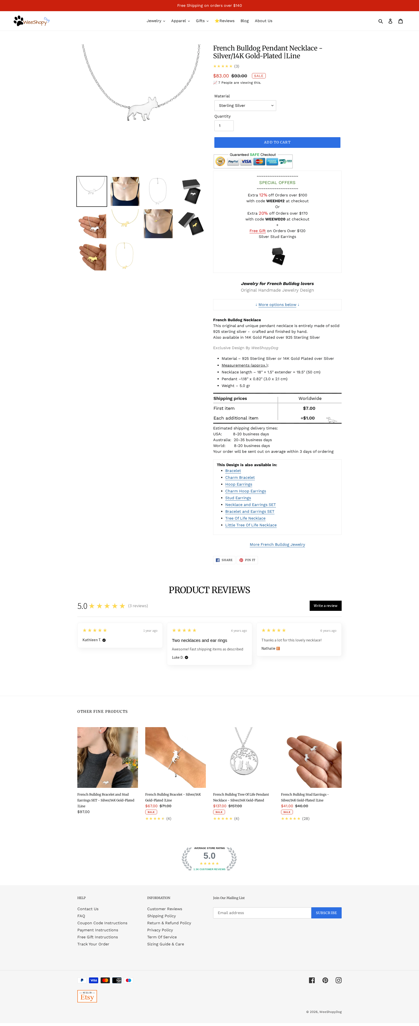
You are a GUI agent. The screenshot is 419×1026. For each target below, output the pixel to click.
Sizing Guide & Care (165, 944)
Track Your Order (93, 944)
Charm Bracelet (240, 477)
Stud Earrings (238, 498)
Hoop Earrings (238, 484)
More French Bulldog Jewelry (277, 544)
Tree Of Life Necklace (245, 518)
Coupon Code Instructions (102, 923)
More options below (277, 304)
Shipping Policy (161, 916)
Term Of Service (162, 937)
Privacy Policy (160, 930)
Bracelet (233, 470)
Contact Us (87, 909)
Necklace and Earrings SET (250, 504)
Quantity (222, 116)
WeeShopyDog (330, 1012)
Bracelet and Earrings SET (249, 511)
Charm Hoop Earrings (245, 491)
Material (222, 96)
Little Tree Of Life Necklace (251, 525)
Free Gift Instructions (97, 937)
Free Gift (258, 230)
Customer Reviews (164, 909)
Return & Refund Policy (169, 923)
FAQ (81, 916)
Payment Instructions (97, 930)
